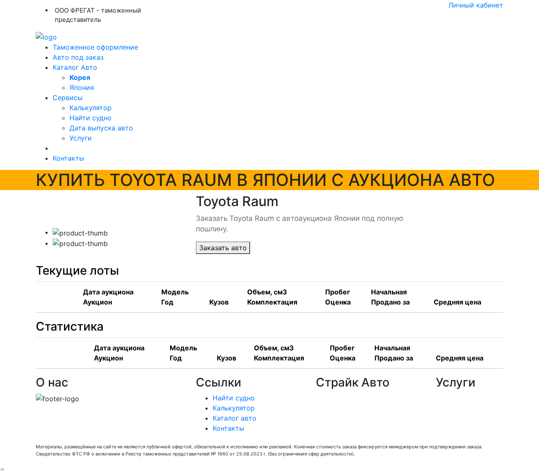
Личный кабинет (475, 5)
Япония (81, 87)
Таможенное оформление (95, 47)
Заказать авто (223, 248)
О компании (336, 398)
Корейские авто (342, 418)
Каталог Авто (75, 67)
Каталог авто (234, 418)
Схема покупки (341, 408)
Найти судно (90, 118)
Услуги (80, 138)
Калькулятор (90, 107)
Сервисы (68, 97)
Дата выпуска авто (101, 128)
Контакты (68, 158)
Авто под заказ (78, 57)
